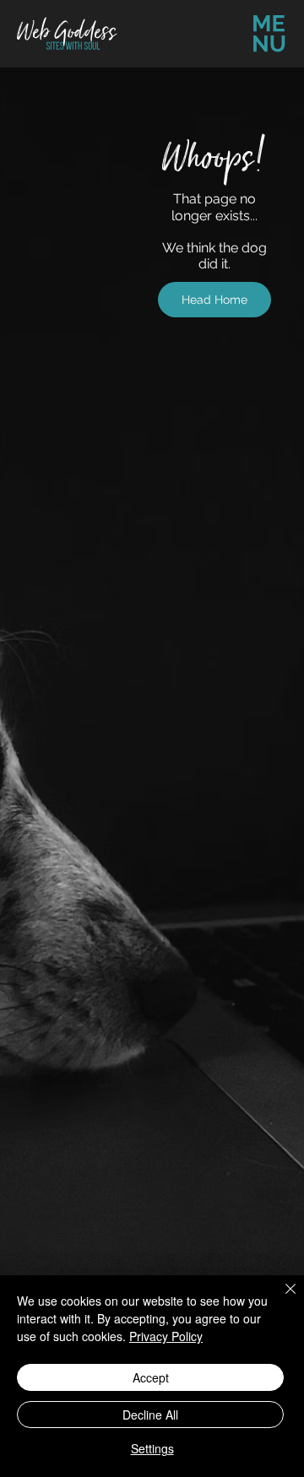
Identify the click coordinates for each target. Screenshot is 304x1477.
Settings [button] (152, 1448)
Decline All (150, 1414)
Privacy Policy (166, 1336)
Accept (151, 1377)
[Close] (280, 1299)
